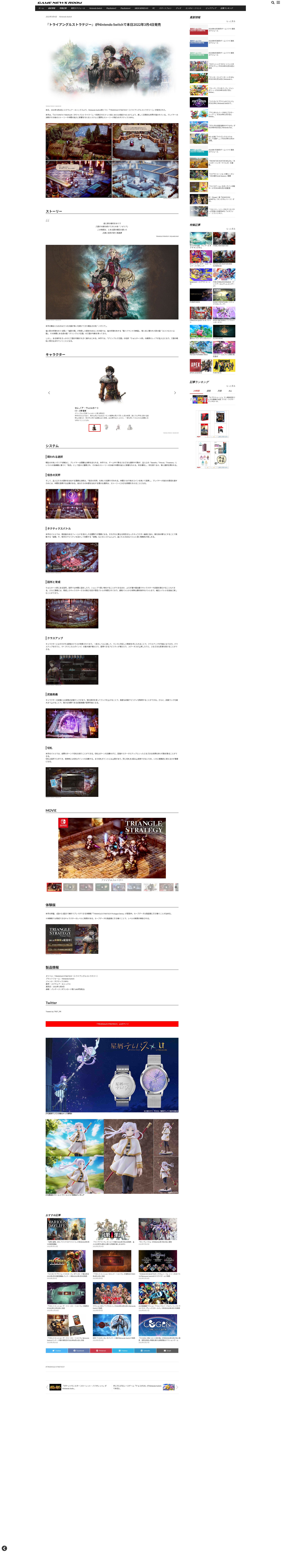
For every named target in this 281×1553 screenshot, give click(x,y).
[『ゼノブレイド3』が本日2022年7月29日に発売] (160, 1229)
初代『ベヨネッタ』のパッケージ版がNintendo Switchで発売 (114, 1338)
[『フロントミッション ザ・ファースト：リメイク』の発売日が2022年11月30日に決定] (68, 1293)
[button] (49, 393)
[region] (112, 855)
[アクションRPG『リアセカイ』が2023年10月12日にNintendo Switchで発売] (114, 1293)
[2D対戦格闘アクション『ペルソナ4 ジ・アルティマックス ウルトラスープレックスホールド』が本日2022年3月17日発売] (160, 1293)
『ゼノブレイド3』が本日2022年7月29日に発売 (155, 1242)
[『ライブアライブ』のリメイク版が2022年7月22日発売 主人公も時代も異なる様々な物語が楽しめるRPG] (114, 1229)
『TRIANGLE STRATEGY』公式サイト (112, 1024)
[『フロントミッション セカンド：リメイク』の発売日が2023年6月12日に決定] (114, 1261)
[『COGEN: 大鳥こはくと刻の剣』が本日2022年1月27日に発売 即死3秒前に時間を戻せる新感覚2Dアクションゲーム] (160, 1325)
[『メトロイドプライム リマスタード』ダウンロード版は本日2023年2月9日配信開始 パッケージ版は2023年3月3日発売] (68, 1261)
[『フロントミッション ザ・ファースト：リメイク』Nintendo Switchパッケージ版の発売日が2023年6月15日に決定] (68, 1325)
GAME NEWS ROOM (59, 2)
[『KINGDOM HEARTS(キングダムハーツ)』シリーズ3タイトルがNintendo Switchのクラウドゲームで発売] (160, 1261)
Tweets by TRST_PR (53, 1011)
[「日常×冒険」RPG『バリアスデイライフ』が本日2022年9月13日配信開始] (68, 1229)
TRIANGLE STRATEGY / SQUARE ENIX (167, 236)
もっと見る (230, 21)
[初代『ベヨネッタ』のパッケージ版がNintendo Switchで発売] (114, 1325)
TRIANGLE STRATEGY (56, 1367)
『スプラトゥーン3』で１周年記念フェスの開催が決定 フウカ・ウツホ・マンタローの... (221, 399)
